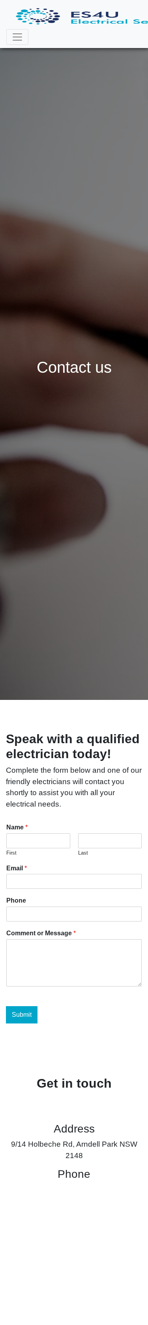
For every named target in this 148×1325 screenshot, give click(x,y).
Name (17, 827)
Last (83, 853)
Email (16, 868)
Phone (16, 900)
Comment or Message (41, 933)
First (11, 853)
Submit (22, 1014)
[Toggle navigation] (17, 37)
